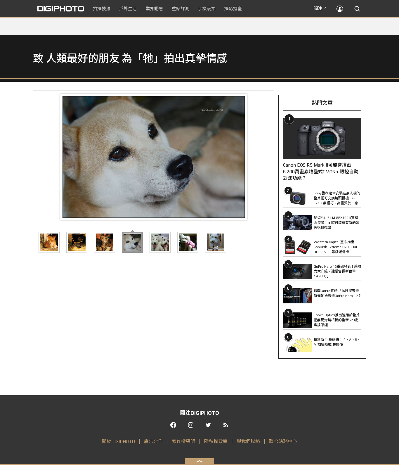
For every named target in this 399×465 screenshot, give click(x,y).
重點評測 (180, 8)
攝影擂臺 (233, 8)
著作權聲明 (183, 441)
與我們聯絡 (248, 441)
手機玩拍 (207, 8)
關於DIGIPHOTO (118, 441)
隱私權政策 (216, 441)
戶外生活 (128, 8)
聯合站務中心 (283, 441)
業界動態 (154, 8)
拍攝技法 (101, 8)
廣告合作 (153, 441)
